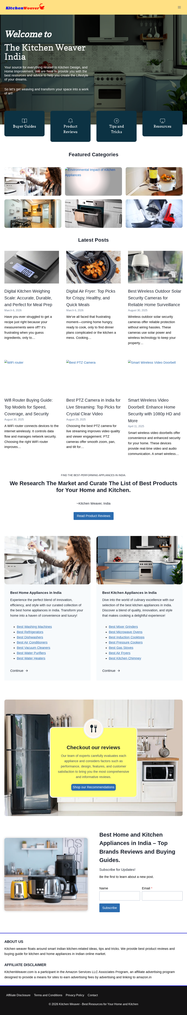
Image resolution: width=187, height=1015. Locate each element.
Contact (93, 995)
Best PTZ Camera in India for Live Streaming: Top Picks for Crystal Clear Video (93, 407)
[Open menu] (179, 7)
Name (103, 888)
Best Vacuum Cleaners (33, 648)
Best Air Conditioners (32, 642)
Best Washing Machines (34, 627)
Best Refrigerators (30, 632)
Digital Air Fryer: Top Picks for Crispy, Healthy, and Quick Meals (90, 298)
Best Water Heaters (31, 658)
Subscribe (109, 908)
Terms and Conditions (48, 995)
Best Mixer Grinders (123, 627)
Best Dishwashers (30, 637)
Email (147, 888)
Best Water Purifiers (31, 653)
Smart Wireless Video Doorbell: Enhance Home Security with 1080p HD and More (154, 410)
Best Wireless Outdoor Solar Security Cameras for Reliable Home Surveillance (154, 298)
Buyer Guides (24, 126)
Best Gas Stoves (121, 648)
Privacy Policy (75, 995)
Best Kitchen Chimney (125, 658)
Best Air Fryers (119, 653)
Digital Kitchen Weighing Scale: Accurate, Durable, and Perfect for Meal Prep (28, 298)
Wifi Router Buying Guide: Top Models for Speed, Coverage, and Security (28, 407)
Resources (162, 126)
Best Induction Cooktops (126, 637)
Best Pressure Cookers (126, 642)
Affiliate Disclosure (18, 995)
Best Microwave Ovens (125, 632)
